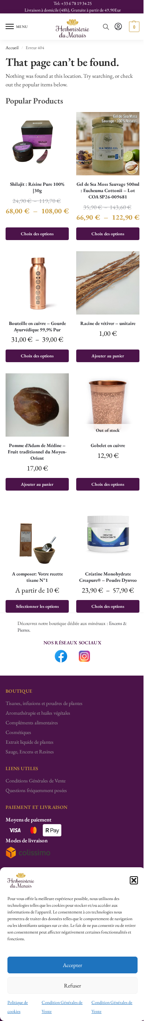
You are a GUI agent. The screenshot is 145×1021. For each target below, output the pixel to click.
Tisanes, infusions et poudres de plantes (44, 703)
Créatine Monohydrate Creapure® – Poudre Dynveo (108, 577)
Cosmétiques (18, 732)
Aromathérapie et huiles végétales (38, 712)
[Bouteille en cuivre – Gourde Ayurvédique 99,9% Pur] (37, 283)
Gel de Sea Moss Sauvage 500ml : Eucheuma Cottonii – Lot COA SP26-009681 (108, 190)
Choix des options (37, 234)
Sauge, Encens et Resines (30, 751)
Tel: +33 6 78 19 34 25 (73, 3)
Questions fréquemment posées (36, 790)
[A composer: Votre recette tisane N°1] (37, 533)
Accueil (12, 48)
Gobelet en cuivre (108, 446)
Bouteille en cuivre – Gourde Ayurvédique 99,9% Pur (37, 326)
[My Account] (118, 27)
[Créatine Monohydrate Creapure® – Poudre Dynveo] (107, 533)
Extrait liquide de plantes (30, 741)
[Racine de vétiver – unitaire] (107, 283)
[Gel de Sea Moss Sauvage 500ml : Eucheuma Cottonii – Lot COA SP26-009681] (107, 143)
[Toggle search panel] (106, 27)
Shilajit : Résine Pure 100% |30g (37, 187)
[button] (134, 880)
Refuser (72, 985)
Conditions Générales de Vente (35, 780)
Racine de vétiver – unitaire (107, 323)
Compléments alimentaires (32, 722)
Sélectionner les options (37, 606)
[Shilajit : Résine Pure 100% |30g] (37, 143)
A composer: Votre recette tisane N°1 (37, 577)
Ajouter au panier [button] (107, 356)
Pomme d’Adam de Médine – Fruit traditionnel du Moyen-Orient (37, 452)
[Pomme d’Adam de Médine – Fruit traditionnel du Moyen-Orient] (37, 405)
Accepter (72, 965)
